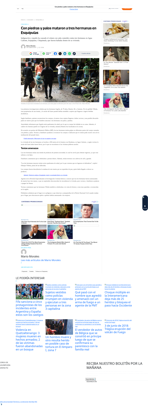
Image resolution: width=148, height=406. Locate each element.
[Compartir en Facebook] (55, 53)
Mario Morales (30, 46)
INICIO (23, 20)
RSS (36, 402)
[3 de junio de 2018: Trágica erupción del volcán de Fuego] (118, 321)
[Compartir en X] (60, 53)
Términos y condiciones (20, 402)
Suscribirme (90, 379)
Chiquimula (40, 20)
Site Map (31, 402)
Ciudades (30, 20)
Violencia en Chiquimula (41, 271)
